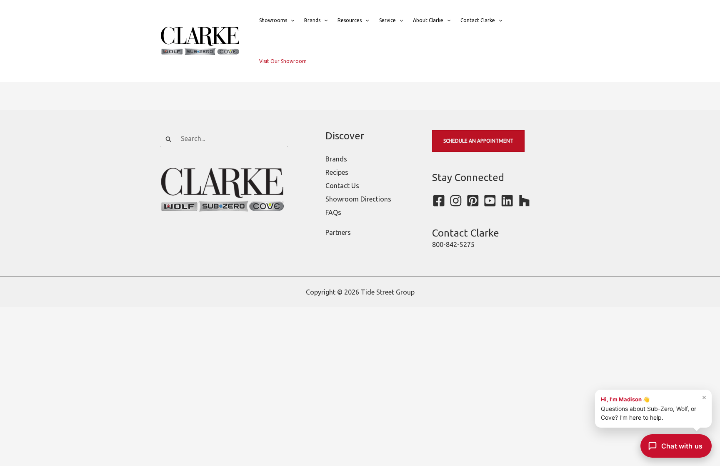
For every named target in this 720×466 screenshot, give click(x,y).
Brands (312, 20)
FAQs (333, 212)
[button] (290, 20)
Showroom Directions (358, 199)
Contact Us (342, 185)
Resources (350, 20)
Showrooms (273, 20)
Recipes (336, 172)
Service (387, 20)
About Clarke (428, 20)
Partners (338, 232)
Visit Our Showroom (283, 61)
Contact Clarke (477, 20)
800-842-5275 (453, 244)
